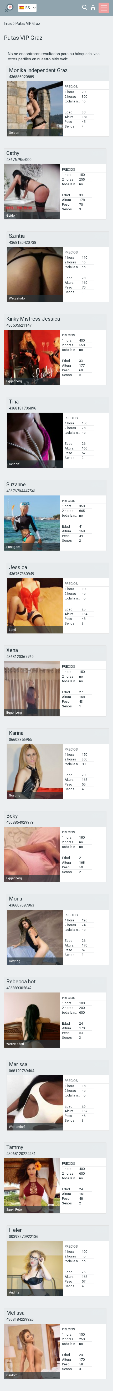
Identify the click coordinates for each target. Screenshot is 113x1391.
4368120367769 (20, 656)
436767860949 (21, 574)
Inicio (8, 23)
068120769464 (21, 1071)
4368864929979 (20, 822)
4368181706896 (22, 408)
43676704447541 (21, 491)
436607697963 (21, 905)
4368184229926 (20, 1319)
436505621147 (19, 325)
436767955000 (19, 159)
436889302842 (19, 988)
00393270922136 (23, 1236)
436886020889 (21, 76)
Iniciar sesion (94, 6)
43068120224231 (21, 1153)
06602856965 (20, 739)
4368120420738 (22, 242)
